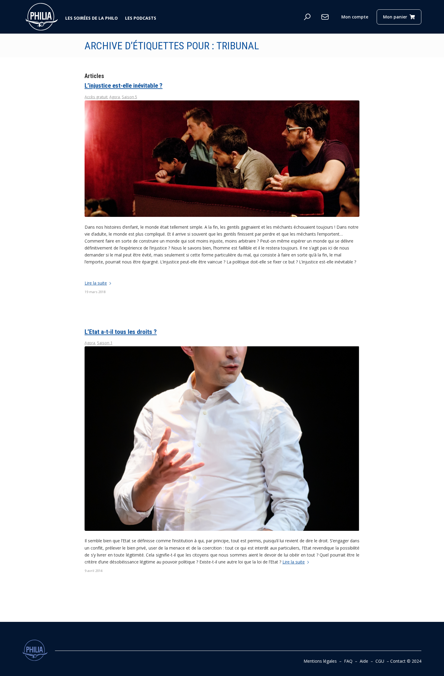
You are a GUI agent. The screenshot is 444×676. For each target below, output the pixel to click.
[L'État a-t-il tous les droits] (222, 438)
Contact (398, 661)
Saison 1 (104, 342)
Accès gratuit (96, 97)
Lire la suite (96, 283)
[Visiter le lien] (42, 17)
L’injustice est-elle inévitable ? (123, 85)
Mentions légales (320, 661)
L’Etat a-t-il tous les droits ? (121, 331)
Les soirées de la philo (91, 18)
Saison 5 (129, 97)
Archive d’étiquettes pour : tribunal (172, 46)
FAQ (348, 661)
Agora (114, 97)
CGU (379, 661)
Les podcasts (140, 18)
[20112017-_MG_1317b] (222, 158)
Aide (364, 661)
